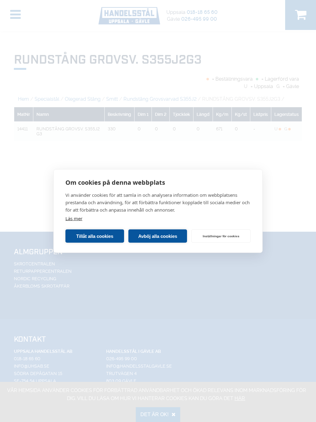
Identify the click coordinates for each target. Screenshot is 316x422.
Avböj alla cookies (157, 235)
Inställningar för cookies (221, 236)
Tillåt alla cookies (94, 235)
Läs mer (73, 218)
